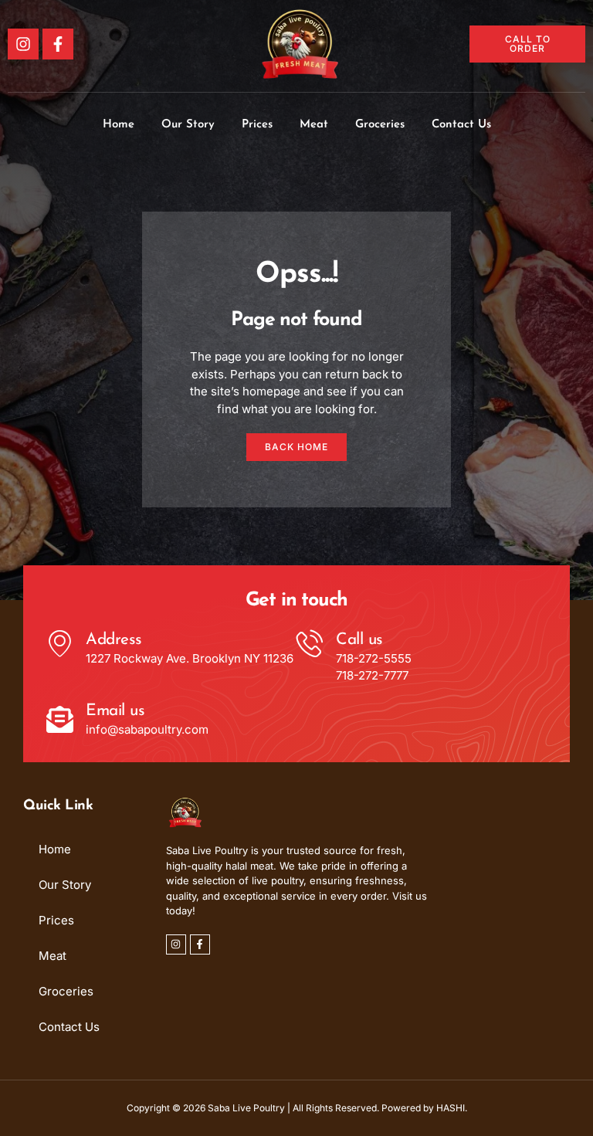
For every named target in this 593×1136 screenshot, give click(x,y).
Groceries (380, 125)
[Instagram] (23, 44)
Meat (314, 125)
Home (118, 125)
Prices (257, 125)
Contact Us (461, 125)
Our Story (188, 125)
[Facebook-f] (57, 44)
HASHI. (451, 1108)
